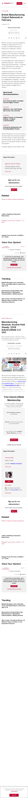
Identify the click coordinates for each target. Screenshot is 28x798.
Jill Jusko (18, 343)
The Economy (5, 11)
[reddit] (16, 38)
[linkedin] (11, 38)
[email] (19, 38)
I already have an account (14, 267)
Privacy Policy (14, 791)
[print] (25, 38)
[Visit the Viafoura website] (23, 252)
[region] (14, 250)
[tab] (6, 246)
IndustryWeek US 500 (7, 318)
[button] (3, 3)
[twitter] (14, 38)
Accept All (14, 795)
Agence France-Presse (14, 27)
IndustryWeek (15, 490)
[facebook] (9, 38)
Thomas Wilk (10, 343)
